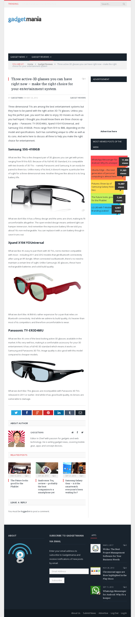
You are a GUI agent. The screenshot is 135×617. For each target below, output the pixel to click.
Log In (124, 613)
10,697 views (121, 185)
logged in (25, 511)
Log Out (114, 613)
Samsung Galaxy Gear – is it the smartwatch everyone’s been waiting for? (74, 486)
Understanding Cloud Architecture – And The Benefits (42, 3)
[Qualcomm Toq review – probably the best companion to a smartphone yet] (47, 469)
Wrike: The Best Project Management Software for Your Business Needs (114, 554)
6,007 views (118, 209)
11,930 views (125, 161)
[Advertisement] (92, 30)
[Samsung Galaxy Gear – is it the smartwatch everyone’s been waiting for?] (74, 469)
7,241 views (119, 199)
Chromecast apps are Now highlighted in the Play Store (115, 575)
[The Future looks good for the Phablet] (19, 469)
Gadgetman (17, 97)
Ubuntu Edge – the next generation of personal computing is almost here (104, 173)
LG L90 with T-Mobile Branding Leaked (102, 209)
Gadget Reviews (40, 56)
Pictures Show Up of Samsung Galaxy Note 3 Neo (103, 186)
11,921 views (123, 172)
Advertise (103, 613)
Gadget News (17, 56)
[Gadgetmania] (24, 18)
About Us (75, 613)
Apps (94, 535)
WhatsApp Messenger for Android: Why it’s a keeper (105, 161)
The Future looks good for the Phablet (19, 483)
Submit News (89, 613)
